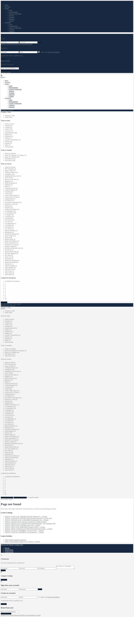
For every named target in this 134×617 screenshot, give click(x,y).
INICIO (7, 548)
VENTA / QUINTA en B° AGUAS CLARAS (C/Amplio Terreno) (25, 522)
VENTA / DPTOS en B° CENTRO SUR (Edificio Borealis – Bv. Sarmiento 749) (30, 523)
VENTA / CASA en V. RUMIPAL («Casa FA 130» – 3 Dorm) (24, 530)
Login (39, 42)
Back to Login (5, 61)
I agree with (50, 52)
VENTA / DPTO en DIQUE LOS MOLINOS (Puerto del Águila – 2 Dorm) (28, 529)
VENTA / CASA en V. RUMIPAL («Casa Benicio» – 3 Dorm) (24, 532)
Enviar (3, 570)
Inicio (6, 5)
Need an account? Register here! (11, 44)
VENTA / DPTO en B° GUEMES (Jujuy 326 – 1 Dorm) (22, 525)
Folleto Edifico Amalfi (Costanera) (15, 540)
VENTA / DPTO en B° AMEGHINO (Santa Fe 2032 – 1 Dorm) (25, 527)
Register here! (5, 615)
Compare (3, 580)
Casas (10, 10)
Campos (11, 21)
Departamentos (13, 12)
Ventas (7, 8)
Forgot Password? (26, 44)
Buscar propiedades (7, 497)
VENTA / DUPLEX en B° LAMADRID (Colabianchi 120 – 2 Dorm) (26, 520)
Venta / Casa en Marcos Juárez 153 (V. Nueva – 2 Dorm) (22, 541)
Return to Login (6, 72)
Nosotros (7, 7)
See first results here (20, 497)
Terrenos (11, 15)
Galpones (12, 19)
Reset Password (6, 70)
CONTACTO (9, 552)
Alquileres (8, 22)
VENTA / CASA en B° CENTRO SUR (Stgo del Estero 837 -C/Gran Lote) (28, 518)
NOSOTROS (9, 550)
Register (3, 59)
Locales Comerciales (15, 14)
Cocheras (11, 17)
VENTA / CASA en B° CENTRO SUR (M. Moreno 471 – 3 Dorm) (26, 516)
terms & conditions (54, 52)
